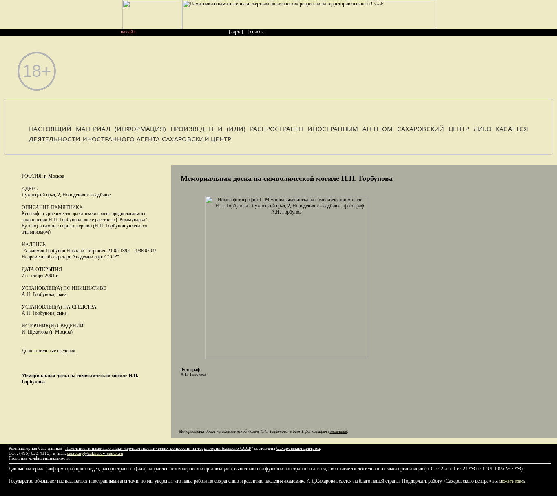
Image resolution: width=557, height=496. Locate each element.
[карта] (236, 32)
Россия (32, 176)
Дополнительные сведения (48, 351)
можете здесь (512, 480)
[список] (256, 32)
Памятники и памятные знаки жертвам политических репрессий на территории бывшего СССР (158, 448)
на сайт (128, 32)
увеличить (338, 431)
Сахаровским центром (298, 448)
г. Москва (54, 176)
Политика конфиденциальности (39, 458)
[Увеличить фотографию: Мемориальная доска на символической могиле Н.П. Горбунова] (286, 357)
